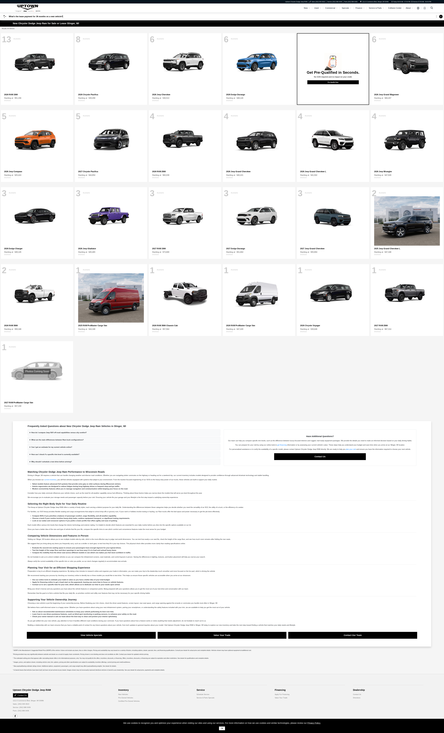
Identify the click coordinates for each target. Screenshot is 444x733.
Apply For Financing (282, 694)
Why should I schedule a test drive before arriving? (51, 462)
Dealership (359, 690)
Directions (356, 698)
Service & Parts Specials (205, 698)
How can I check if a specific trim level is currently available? (55, 454)
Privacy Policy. (314, 723)
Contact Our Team (353, 635)
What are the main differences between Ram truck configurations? (57, 440)
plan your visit (351, 449)
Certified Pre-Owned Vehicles (129, 701)
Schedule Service (203, 694)
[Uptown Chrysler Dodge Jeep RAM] (33, 8)
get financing (282, 445)
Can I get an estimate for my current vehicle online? (51, 447)
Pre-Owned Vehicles (125, 698)
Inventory (123, 690)
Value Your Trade (222, 635)
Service (201, 690)
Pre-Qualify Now (333, 82)
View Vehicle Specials (91, 635)
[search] (432, 8)
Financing (280, 690)
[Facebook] (15, 716)
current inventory (50, 480)
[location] (360, 2)
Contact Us (319, 456)
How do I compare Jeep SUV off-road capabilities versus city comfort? (59, 432)
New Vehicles (123, 694)
